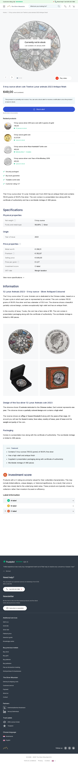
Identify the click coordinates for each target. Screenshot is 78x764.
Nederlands (9, 736)
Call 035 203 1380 (14, 589)
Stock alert (40, 109)
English (8, 740)
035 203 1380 (71, 1)
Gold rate (6, 626)
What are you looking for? (38, 6)
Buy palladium (7, 663)
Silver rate (6, 629)
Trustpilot (10, 726)
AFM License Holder (14, 722)
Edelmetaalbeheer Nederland (16, 707)
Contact (5, 697)
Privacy (40, 760)
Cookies (47, 760)
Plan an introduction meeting (11, 667)
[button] (6, 77)
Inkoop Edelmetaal (13, 711)
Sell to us (6, 622)
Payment (5, 689)
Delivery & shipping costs (10, 681)
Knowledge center (8, 641)
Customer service (8, 685)
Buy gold (5, 655)
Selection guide (7, 637)
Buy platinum (7, 659)
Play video (63, 78)
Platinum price (7, 633)
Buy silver (6, 652)
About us (5, 693)
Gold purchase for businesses (12, 671)
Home (5, 12)
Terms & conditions (30, 760)
